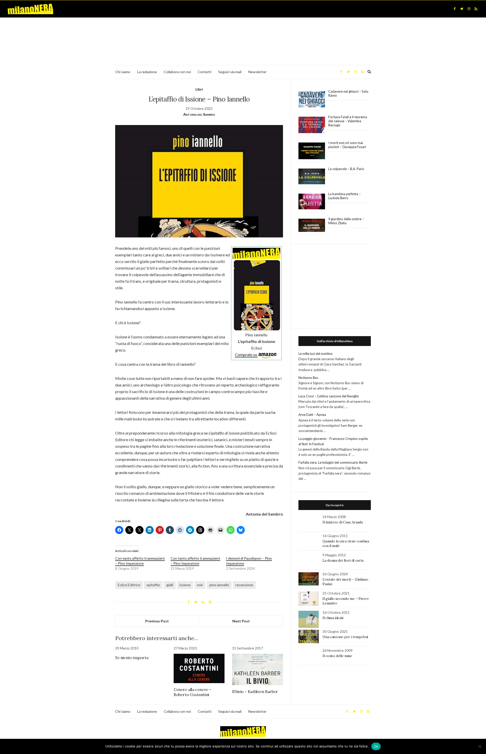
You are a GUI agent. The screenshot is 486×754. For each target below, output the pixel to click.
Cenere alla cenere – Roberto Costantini (192, 692)
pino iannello (219, 585)
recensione (244, 585)
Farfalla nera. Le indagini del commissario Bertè (332, 462)
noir (200, 585)
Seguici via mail (229, 72)
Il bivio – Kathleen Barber (255, 691)
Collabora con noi (177, 72)
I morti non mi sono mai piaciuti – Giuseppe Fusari (347, 145)
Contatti (204, 72)
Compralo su (246, 354)
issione (185, 585)
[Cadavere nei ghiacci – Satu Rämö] (311, 99)
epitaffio (153, 585)
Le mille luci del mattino (315, 354)
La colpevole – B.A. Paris (346, 169)
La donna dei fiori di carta (342, 560)
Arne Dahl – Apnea (312, 415)
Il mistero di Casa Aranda (342, 522)
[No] (479, 746)
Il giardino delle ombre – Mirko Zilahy (346, 221)
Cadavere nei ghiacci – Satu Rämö (348, 93)
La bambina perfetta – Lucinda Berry (344, 196)
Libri (199, 89)
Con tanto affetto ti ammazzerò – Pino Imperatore (140, 560)
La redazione (147, 72)
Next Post (241, 621)
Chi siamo (122, 72)
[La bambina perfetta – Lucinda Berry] (311, 202)
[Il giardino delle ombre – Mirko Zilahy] (311, 225)
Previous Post (157, 621)
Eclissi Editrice (129, 585)
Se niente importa (131, 657)
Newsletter (257, 72)
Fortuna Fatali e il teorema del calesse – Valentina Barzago (347, 121)
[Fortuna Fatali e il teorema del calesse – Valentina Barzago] (311, 125)
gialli (169, 585)
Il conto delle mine (337, 656)
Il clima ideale (333, 618)
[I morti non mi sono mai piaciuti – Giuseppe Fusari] (311, 151)
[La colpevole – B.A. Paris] (311, 176)
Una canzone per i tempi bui (345, 637)
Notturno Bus (308, 378)
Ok (376, 746)
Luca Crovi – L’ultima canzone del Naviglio (328, 396)
